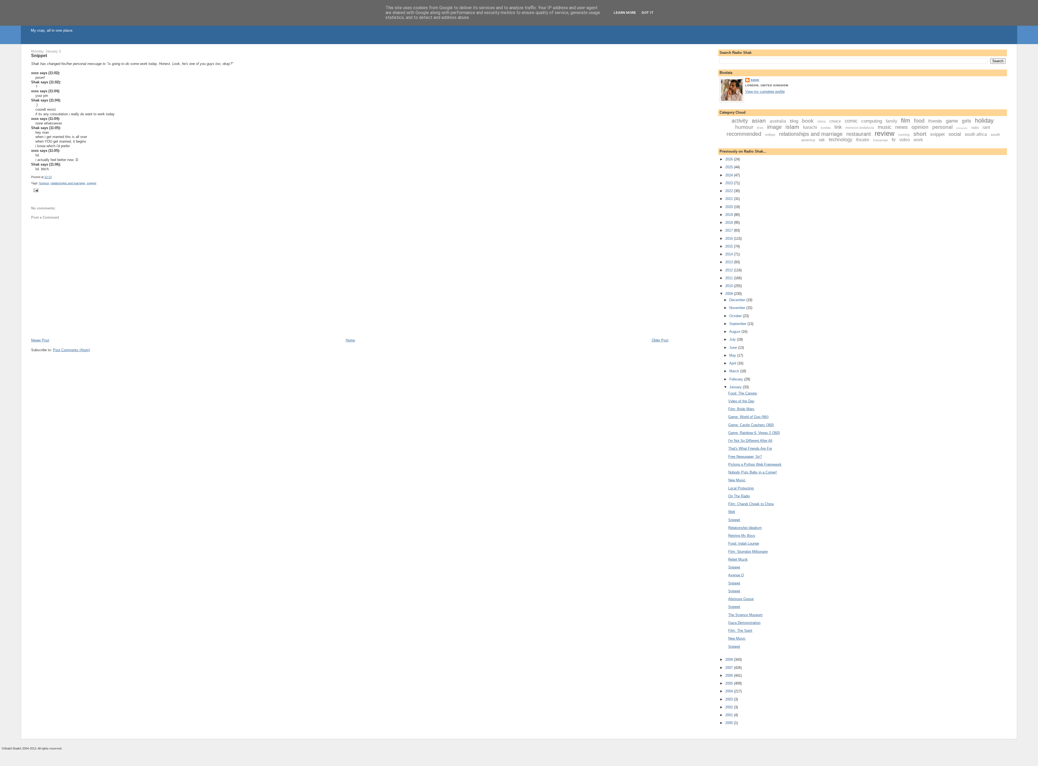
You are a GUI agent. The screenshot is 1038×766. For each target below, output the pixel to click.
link (838, 127)
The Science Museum (745, 615)
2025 (729, 167)
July (733, 339)
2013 (729, 262)
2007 (729, 668)
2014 (729, 254)
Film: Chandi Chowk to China (751, 504)
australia (778, 121)
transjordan (880, 140)
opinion (920, 127)
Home (350, 340)
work (918, 139)
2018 (729, 223)
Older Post (660, 340)
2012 (729, 270)
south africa (976, 134)
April (733, 363)
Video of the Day (741, 401)
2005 (729, 683)
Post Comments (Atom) (71, 350)
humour (44, 183)
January (736, 387)
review (884, 133)
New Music (737, 480)
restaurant (858, 134)
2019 (729, 215)
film (905, 120)
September (738, 324)
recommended (744, 134)
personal (942, 127)
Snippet (39, 55)
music (884, 127)
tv (894, 139)
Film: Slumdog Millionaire (748, 552)
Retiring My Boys (741, 536)
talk (822, 139)
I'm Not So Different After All (750, 441)
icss (760, 128)
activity (739, 121)
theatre (862, 139)
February (736, 379)
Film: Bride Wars (741, 409)
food (919, 121)
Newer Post (40, 340)
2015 (729, 246)
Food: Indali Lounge (743, 543)
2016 (729, 238)
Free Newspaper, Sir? (745, 457)
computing (871, 121)
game (952, 121)
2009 (729, 294)
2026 (729, 159)
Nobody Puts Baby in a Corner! (752, 472)
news (901, 127)
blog (794, 121)
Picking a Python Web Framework (754, 464)
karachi (810, 127)
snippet (91, 183)
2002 (729, 707)
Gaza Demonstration (744, 623)
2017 (729, 230)
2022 (729, 191)
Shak (755, 79)
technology (840, 139)
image (774, 127)
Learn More (625, 13)
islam (792, 127)
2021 (729, 199)
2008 (729, 659)
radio (975, 128)
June (733, 348)
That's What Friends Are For (750, 448)
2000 (729, 723)
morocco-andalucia (860, 128)
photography (961, 128)
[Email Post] (35, 190)
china (821, 121)
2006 (729, 675)
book (808, 121)
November (737, 308)
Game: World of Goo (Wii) (748, 417)
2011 (729, 278)
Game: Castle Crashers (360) (751, 425)
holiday (984, 120)
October (736, 316)
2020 (729, 207)
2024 (729, 175)
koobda (826, 127)
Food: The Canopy (742, 393)
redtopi (770, 135)
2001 (729, 715)
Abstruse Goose (741, 599)
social (955, 134)
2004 (729, 691)
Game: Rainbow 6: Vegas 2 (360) (754, 433)
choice (835, 121)
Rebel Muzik (738, 559)
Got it (647, 13)
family (891, 121)
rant (986, 127)
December (737, 300)
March (734, 371)
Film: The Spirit (740, 631)
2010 (729, 286)
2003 (729, 699)
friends (935, 121)
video (904, 139)
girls (966, 121)
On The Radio (739, 496)
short (919, 134)
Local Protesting (741, 488)
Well (731, 512)
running (904, 135)
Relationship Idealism (745, 528)
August (735, 332)
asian (759, 120)
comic (851, 121)
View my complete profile (765, 92)
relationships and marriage (68, 183)
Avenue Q (736, 575)
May (733, 355)
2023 (729, 183)
